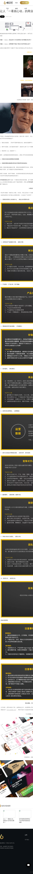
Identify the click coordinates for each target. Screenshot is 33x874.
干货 (7, 8)
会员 (25, 8)
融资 (16, 8)
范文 (16, 2)
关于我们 (27, 839)
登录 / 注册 (24, 2)
